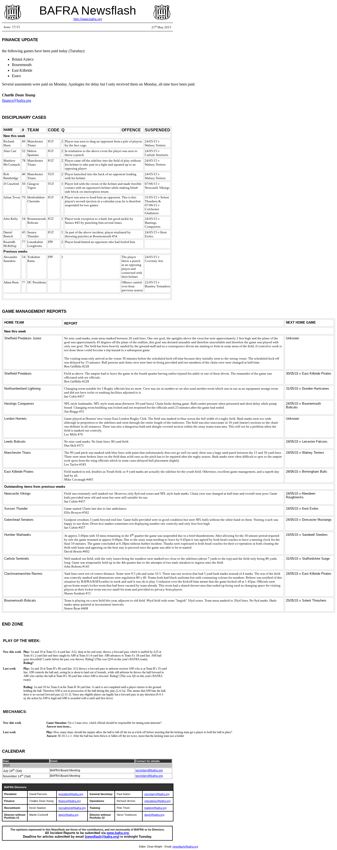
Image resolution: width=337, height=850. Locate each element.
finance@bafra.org (16, 100)
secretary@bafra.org (149, 770)
